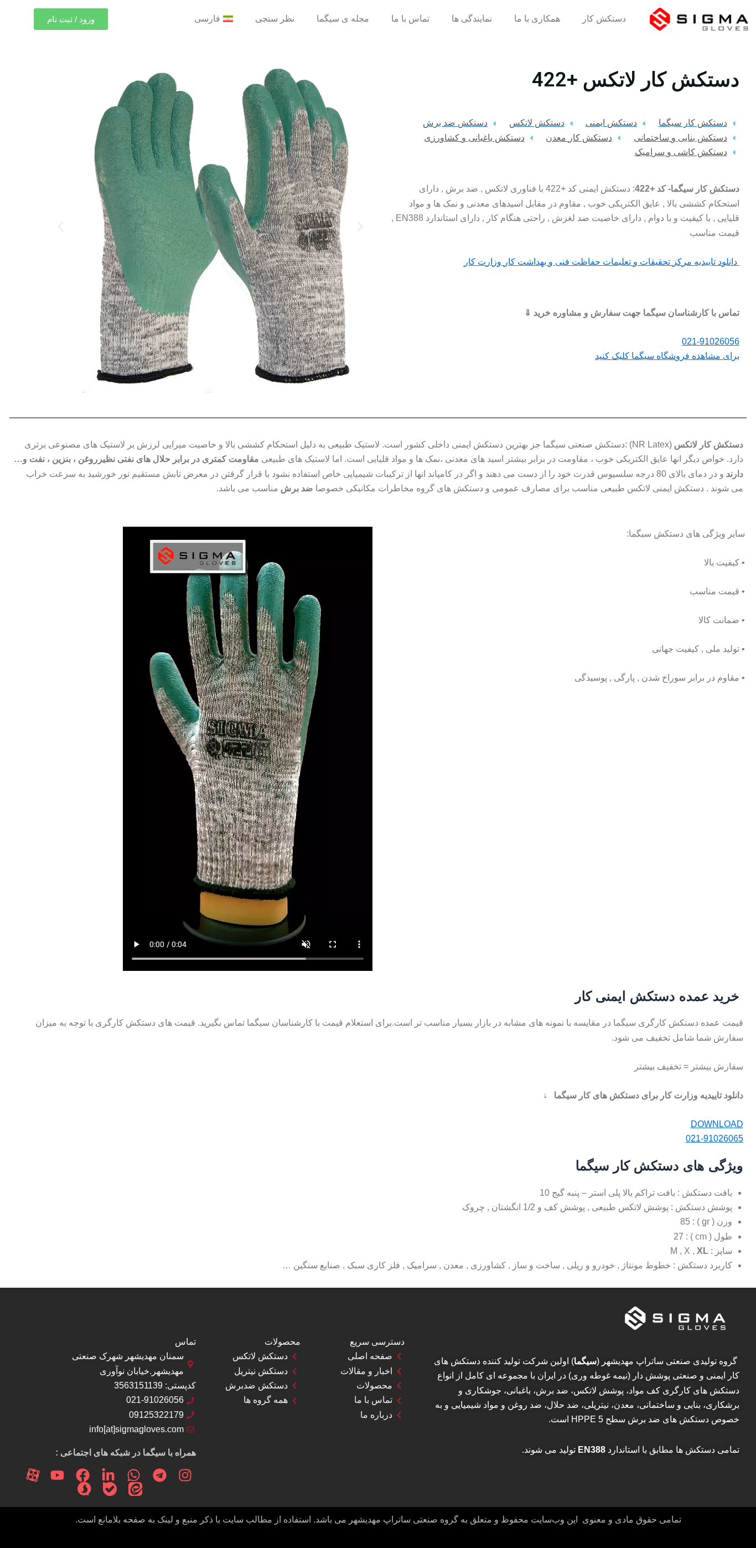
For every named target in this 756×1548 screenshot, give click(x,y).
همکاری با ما (537, 18)
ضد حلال (563, 1405)
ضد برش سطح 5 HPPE (615, 1419)
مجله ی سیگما (343, 18)
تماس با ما (410, 18)
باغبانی (518, 1390)
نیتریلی (596, 1405)
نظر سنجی (274, 18)
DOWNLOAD (717, 1124)
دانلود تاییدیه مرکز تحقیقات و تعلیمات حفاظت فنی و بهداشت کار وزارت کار (601, 261)
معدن (624, 1405)
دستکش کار (604, 18)
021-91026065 (714, 1138)
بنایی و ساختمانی (670, 1405)
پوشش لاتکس (598, 1390)
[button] (360, 226)
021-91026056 (710, 341)
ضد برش (552, 1390)
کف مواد (644, 1390)
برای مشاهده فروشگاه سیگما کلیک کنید (667, 356)
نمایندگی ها (472, 18)
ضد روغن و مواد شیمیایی (496, 1405)
